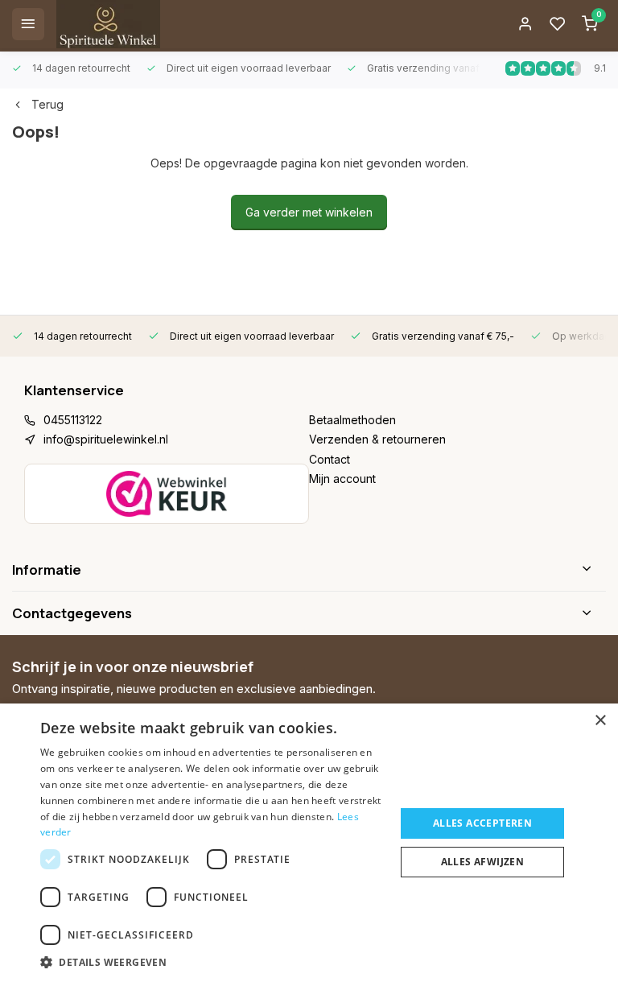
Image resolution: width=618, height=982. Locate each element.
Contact (329, 459)
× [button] (600, 721)
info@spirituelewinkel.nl (105, 439)
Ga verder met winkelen (309, 212)
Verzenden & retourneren (377, 439)
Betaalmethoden (352, 420)
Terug (47, 104)
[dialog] (309, 842)
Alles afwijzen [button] (483, 862)
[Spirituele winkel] (108, 24)
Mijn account (342, 478)
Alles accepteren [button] (482, 823)
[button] (212, 962)
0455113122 (72, 420)
